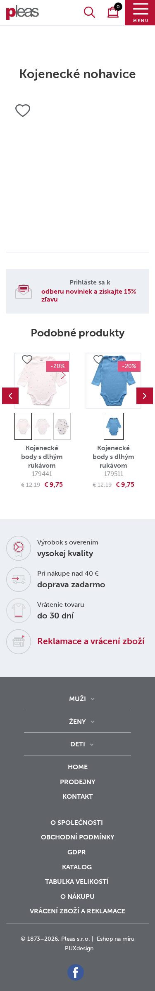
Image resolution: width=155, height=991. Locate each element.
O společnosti (77, 823)
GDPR (77, 852)
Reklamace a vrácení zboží (91, 641)
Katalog (77, 867)
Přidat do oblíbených (27, 359)
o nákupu (77, 896)
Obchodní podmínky (77, 837)
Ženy (77, 722)
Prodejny (77, 782)
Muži (77, 699)
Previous (10, 396)
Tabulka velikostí (77, 882)
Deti (77, 744)
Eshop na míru (115, 938)
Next (63, 375)
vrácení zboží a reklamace (77, 911)
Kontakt (77, 796)
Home (78, 767)
